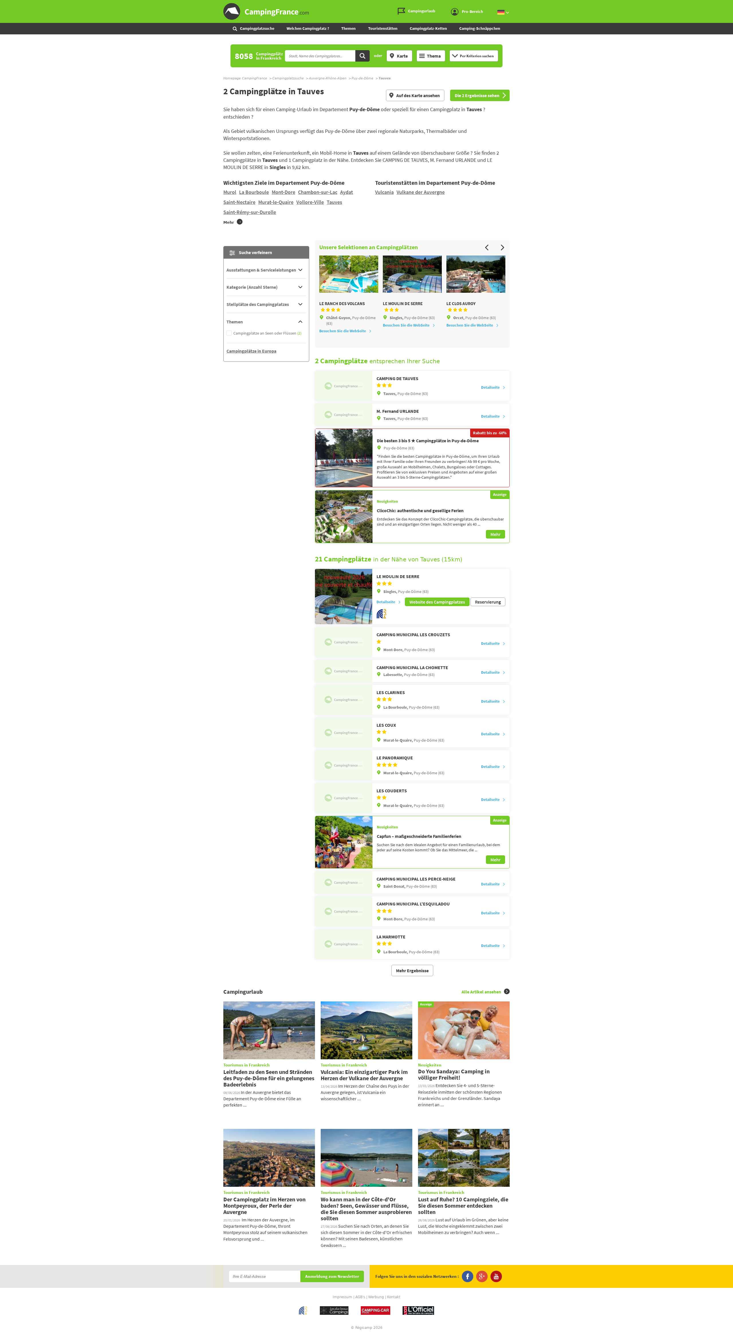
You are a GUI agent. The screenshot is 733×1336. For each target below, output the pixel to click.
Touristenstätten (382, 28)
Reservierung (488, 602)
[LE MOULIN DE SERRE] (343, 596)
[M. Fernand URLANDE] (343, 415)
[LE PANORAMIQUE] (343, 765)
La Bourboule (254, 192)
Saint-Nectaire (239, 202)
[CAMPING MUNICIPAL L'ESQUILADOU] (343, 911)
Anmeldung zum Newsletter (332, 1277)
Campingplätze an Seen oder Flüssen (267, 333)
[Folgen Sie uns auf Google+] (482, 1276)
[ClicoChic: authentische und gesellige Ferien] (344, 516)
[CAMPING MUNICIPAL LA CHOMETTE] (343, 671)
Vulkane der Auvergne (421, 192)
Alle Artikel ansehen (481, 992)
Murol (229, 192)
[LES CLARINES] (343, 700)
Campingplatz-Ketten (428, 28)
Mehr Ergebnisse (412, 970)
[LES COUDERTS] (343, 798)
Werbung (376, 1297)
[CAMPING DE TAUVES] (343, 386)
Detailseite (490, 387)
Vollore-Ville (310, 202)
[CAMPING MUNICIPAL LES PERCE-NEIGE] (343, 882)
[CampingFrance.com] (366, 11)
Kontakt (393, 1297)
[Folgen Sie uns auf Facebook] (467, 1276)
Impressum (342, 1297)
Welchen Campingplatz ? (308, 28)
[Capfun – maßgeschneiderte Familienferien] (344, 842)
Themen (348, 28)
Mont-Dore (283, 192)
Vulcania (384, 192)
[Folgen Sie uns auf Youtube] (496, 1276)
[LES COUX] (343, 732)
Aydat (346, 192)
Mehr (495, 534)
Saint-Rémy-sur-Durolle (249, 212)
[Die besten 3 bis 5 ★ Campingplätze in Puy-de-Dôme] (344, 458)
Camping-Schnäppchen (479, 28)
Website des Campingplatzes (437, 602)
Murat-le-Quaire (275, 202)
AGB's (360, 1297)
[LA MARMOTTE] (343, 944)
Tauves (334, 202)
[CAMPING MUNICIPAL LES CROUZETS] (343, 642)
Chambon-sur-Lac (317, 192)
